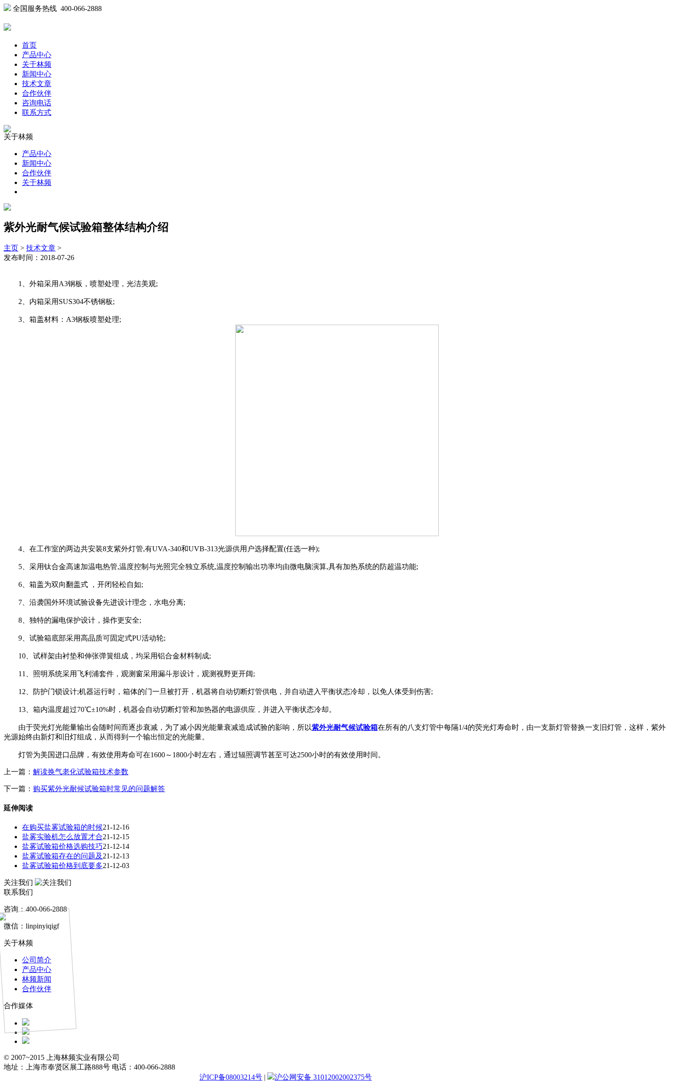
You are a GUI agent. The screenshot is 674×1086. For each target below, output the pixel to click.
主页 (11, 248)
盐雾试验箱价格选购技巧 (62, 846)
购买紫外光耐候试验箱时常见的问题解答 (99, 789)
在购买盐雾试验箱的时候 (62, 827)
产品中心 (36, 55)
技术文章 (36, 83)
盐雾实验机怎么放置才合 (62, 837)
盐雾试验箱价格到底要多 (62, 865)
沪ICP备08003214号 (230, 1077)
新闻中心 (36, 74)
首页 (29, 45)
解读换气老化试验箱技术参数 (80, 772)
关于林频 (36, 64)
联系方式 (36, 112)
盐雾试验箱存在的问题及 (62, 856)
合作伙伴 (36, 93)
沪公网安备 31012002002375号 (323, 1077)
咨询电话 (36, 103)
